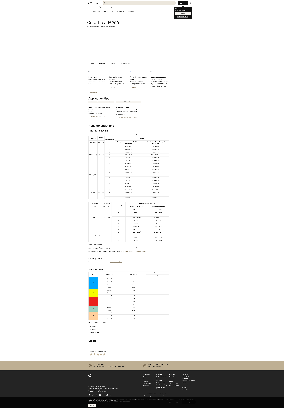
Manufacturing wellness (188, 380)
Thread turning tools (108, 11)
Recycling (145, 381)
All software (146, 379)
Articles (184, 387)
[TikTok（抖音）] (93, 395)
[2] (94, 354)
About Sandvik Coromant (186, 377)
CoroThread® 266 (121, 11)
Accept (92, 405)
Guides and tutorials (161, 383)
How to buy (172, 377)
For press (184, 389)
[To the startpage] (94, 3)
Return (171, 381)
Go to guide (133, 87)
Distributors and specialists (160, 379)
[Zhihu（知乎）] (100, 395)
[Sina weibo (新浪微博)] (107, 395)
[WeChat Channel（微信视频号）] (104, 395)
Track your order (173, 383)
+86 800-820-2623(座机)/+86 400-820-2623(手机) (103, 388)
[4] (101, 354)
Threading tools (95, 11)
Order (170, 379)
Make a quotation (174, 385)
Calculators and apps (162, 385)
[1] (91, 354)
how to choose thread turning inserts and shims (133, 251)
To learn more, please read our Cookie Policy (105, 400)
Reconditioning (147, 383)
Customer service (161, 377)
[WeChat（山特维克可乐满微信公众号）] (90, 395)
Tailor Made (146, 385)
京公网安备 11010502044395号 (97, 391)
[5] (104, 354)
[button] (114, 365)
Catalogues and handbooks (160, 388)
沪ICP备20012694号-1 (94, 390)
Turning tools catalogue (116, 262)
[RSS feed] (111, 395)
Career (184, 383)
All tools (145, 377)
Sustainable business (188, 385)
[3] (97, 354)
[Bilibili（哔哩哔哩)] (97, 395)
